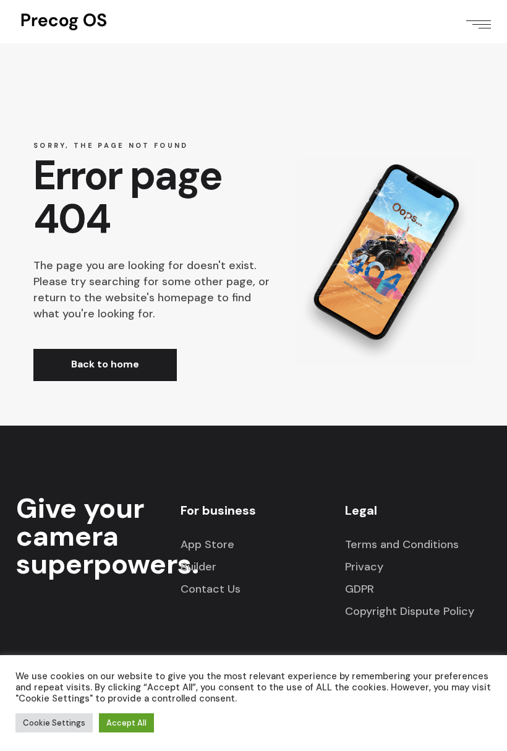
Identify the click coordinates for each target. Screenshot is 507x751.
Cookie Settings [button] (54, 723)
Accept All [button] (126, 723)
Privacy (364, 566)
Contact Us (211, 588)
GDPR (359, 588)
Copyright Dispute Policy (409, 611)
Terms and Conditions (402, 544)
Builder (198, 566)
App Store (207, 544)
